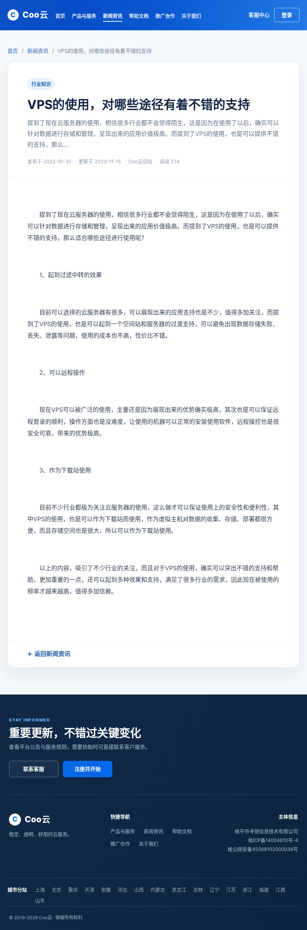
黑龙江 (179, 890)
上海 (40, 890)
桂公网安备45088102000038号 (263, 849)
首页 (60, 16)
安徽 (106, 890)
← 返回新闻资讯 (48, 653)
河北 (122, 890)
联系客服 (33, 769)
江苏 (231, 890)
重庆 (73, 890)
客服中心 (259, 15)
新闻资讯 (112, 16)
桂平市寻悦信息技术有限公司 (266, 831)
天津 (89, 890)
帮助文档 (139, 16)
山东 (40, 900)
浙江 (247, 890)
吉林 (198, 890)
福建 (264, 890)
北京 (56, 890)
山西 (139, 890)
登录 (287, 15)
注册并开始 (88, 769)
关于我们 (191, 16)
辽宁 (214, 890)
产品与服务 (84, 16)
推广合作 (165, 16)
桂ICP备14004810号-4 (273, 840)
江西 (280, 890)
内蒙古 (158, 890)
